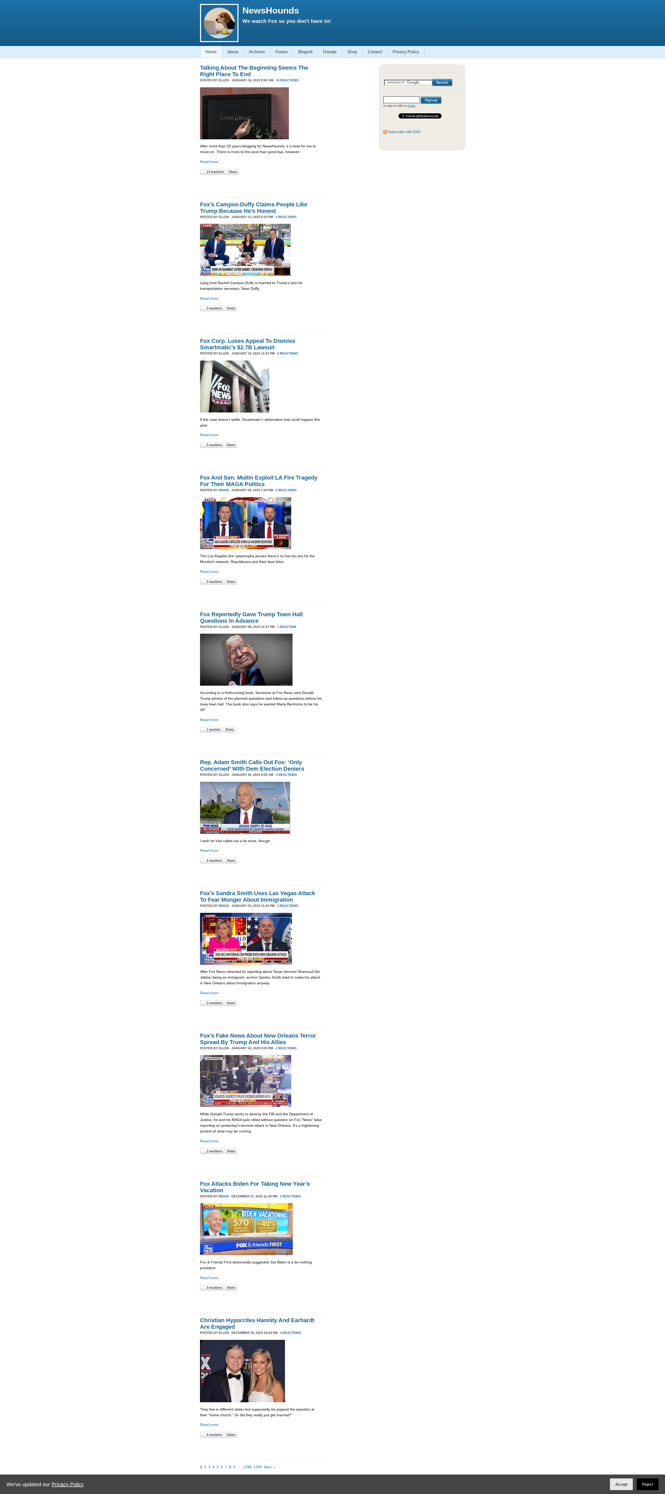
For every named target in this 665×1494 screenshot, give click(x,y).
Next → (270, 1467)
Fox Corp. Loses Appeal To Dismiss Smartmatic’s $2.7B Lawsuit (247, 344)
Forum (282, 52)
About (232, 52)
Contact (375, 52)
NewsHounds (270, 10)
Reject (647, 1484)
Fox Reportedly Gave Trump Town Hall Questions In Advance (251, 617)
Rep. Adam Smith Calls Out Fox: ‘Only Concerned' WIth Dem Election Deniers (252, 765)
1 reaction (286, 627)
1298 (247, 1467)
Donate (330, 52)
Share (233, 172)
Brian (224, 490)
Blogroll (305, 52)
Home (211, 52)
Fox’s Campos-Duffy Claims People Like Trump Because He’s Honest (253, 207)
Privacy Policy (406, 52)
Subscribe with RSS (404, 132)
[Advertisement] (261, 185)
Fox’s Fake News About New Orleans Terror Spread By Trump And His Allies (258, 1038)
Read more (209, 162)
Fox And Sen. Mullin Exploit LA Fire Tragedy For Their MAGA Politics (258, 480)
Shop (352, 52)
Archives (257, 52)
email (411, 106)
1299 (258, 1467)
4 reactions (286, 775)
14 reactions (287, 80)
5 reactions (287, 353)
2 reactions (286, 1048)
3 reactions (286, 217)
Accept (621, 1484)
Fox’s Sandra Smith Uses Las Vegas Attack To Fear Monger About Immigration (257, 896)
